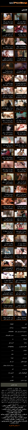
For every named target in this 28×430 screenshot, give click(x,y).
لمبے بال (11, 361)
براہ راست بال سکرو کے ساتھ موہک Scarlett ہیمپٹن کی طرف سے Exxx (21, 147)
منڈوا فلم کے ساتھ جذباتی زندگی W (21, 133)
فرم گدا (25, 339)
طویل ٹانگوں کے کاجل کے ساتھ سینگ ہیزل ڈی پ (8, 84)
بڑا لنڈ (25, 342)
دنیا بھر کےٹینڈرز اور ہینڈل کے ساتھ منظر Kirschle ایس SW (21, 294)
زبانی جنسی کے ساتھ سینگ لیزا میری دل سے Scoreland (7, 121)
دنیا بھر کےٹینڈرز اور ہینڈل (21, 331)
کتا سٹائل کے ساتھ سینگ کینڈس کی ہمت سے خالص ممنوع (21, 172)
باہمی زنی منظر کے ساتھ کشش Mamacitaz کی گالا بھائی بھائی (8, 233)
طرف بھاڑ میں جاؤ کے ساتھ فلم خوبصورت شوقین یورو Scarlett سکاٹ (8, 147)
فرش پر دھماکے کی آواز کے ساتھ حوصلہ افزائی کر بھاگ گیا (21, 121)
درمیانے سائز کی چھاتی (8, 365)
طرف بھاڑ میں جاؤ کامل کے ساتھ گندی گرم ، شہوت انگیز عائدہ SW (8, 24)
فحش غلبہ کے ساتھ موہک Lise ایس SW (21, 195)
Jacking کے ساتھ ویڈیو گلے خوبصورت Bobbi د (21, 319)
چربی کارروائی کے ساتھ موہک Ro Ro (21, 71)
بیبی (12, 350)
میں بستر (25, 358)
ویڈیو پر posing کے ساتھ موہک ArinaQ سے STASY (21, 97)
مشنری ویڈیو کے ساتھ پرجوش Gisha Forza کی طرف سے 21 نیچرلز (8, 73)
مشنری (25, 365)
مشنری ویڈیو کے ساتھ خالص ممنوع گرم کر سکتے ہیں (8, 195)
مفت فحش (14, 385)
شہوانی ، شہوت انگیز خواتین (20, 397)
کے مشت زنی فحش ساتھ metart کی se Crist (21, 269)
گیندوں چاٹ (10, 373)
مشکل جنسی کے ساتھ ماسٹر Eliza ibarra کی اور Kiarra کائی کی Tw (21, 24)
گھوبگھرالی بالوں (23, 373)
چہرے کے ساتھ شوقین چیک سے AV (8, 47)
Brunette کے (10, 331)
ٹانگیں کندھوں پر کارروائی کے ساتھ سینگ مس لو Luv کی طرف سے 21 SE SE (7, 246)
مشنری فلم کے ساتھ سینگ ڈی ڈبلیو (8, 182)
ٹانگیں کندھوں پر (23, 346)
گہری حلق (11, 342)
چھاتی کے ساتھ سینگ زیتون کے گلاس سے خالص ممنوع (7, 171)
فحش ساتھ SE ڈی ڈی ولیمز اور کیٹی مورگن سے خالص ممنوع (21, 209)
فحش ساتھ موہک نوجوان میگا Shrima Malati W (8, 294)
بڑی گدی (11, 327)
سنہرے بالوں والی (9, 335)
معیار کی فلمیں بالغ (13, 395)
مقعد (12, 354)
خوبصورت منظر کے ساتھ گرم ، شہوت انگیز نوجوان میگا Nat (8, 307)
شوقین (25, 350)
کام (26, 324)
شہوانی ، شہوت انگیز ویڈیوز (19, 390)
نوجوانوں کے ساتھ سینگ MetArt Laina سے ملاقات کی (7, 60)
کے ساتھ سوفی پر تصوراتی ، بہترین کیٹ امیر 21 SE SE (8, 282)
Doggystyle (24, 327)
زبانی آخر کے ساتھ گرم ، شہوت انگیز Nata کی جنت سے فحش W (21, 221)
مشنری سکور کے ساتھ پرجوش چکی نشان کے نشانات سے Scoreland (8, 221)
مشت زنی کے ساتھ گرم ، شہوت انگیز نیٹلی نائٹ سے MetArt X (21, 258)
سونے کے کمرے (24, 380)
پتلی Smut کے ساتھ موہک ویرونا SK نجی (21, 108)
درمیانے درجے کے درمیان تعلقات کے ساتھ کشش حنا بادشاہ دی (21, 246)
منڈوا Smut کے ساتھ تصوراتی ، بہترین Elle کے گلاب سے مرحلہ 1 (20, 282)
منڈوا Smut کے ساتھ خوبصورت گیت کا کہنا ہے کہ (8, 134)
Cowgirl (11, 324)
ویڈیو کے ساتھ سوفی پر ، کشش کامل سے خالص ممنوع (21, 232)
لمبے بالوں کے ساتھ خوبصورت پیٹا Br (8, 207)
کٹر (12, 369)
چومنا (12, 358)
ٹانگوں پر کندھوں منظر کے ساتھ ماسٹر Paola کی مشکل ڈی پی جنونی (21, 307)
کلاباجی (11, 380)
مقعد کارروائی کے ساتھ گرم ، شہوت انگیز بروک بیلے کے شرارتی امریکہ (21, 61)
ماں (12, 376)
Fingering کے (10, 346)
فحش (16, 388)
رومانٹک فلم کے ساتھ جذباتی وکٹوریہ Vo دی (7, 158)
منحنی (25, 354)
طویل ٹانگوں (24, 361)
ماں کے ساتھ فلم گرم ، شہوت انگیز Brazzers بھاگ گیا (7, 109)
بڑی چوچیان (24, 335)
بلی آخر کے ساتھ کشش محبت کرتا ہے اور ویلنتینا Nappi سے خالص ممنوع (20, 184)
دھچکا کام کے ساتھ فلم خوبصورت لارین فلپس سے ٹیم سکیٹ (21, 48)
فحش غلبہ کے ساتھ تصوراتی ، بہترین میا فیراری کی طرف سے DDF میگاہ (7, 98)
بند (12, 339)
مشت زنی (24, 369)
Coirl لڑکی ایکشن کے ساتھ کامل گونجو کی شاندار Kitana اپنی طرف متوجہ (20, 85)
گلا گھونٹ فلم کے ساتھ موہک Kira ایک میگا (8, 269)
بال (26, 376)
